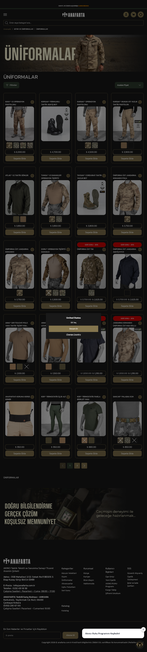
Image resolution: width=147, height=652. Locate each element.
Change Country (73, 334)
